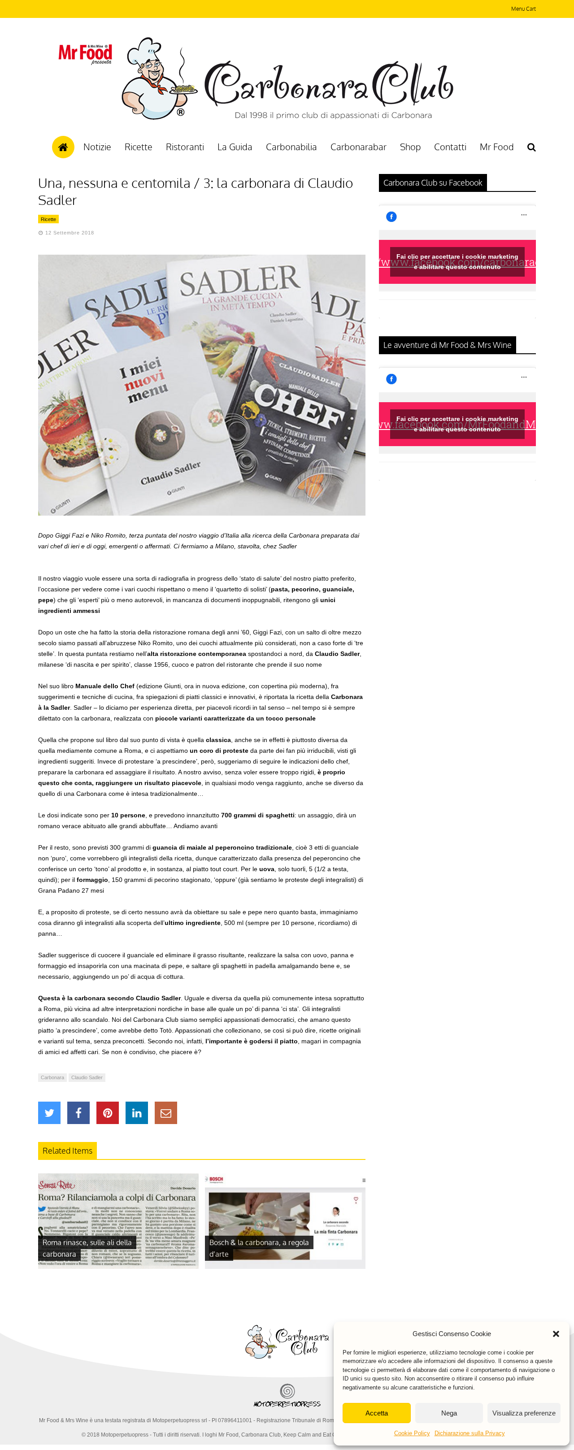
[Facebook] (78, 1113)
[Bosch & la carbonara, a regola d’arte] (285, 1266)
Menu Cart (523, 8)
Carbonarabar (358, 146)
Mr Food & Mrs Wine (63, 1420)
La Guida (234, 146)
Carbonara (52, 1077)
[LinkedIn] (137, 1113)
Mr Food (497, 146)
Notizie (97, 146)
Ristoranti (185, 146)
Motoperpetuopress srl (179, 1420)
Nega (449, 1413)
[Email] (166, 1113)
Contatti (450, 146)
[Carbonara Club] (287, 118)
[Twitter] (49, 1113)
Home (63, 147)
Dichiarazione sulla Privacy (470, 1433)
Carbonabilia (291, 146)
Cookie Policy (412, 1433)
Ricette (138, 146)
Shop (410, 146)
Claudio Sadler (87, 1077)
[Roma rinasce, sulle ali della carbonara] (118, 1266)
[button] (556, 1333)
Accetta (376, 1413)
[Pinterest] (107, 1113)
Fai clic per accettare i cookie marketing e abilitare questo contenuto (457, 261)
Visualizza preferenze (524, 1413)
